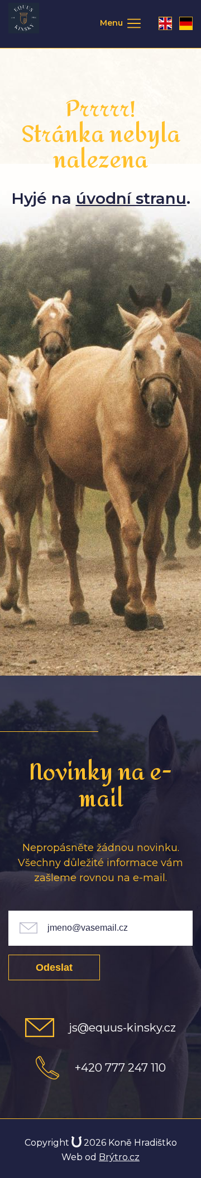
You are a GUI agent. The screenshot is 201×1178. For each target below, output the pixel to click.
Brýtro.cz (119, 1157)
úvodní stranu (131, 198)
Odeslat (54, 967)
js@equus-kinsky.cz (122, 1027)
